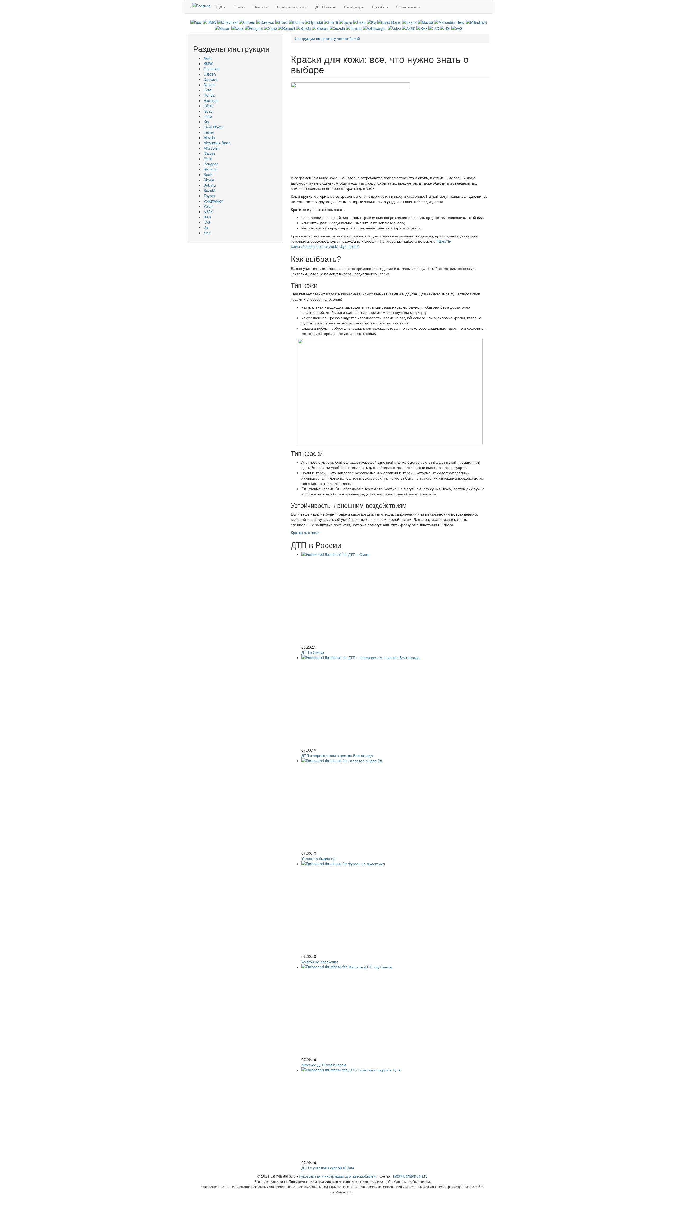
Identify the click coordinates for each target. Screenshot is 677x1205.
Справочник (407, 7)
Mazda (209, 137)
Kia (206, 121)
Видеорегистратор (292, 7)
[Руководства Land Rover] (389, 21)
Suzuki (209, 190)
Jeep (208, 116)
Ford (208, 90)
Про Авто (380, 7)
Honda (209, 95)
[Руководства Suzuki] (337, 27)
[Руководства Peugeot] (254, 27)
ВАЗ (207, 216)
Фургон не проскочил (319, 961)
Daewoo (210, 79)
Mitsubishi (212, 148)
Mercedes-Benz (217, 142)
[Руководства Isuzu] (345, 21)
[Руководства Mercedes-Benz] (449, 21)
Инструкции (354, 7)
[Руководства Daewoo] (265, 21)
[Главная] (201, 5)
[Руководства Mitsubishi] (476, 21)
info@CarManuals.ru (410, 1176)
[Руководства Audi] (196, 21)
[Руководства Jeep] (359, 21)
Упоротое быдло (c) (318, 858)
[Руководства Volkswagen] (375, 27)
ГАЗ (207, 222)
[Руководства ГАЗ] (433, 27)
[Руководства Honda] (296, 21)
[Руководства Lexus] (409, 21)
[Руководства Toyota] (354, 27)
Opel (208, 158)
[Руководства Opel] (237, 27)
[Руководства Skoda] (303, 27)
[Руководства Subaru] (320, 27)
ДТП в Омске (312, 652)
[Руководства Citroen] (247, 21)
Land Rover (213, 127)
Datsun (210, 84)
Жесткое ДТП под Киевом (323, 1064)
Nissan (209, 153)
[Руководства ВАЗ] (421, 27)
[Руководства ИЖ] (445, 27)
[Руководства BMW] (209, 21)
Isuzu (208, 111)
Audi (207, 58)
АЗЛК (208, 211)
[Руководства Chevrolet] (227, 21)
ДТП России (325, 7)
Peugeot (211, 164)
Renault (210, 169)
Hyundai (210, 100)
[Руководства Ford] (281, 21)
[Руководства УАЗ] (456, 27)
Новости (260, 7)
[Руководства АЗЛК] (408, 27)
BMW (208, 63)
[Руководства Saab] (270, 27)
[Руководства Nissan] (222, 27)
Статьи (239, 7)
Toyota (209, 195)
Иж (206, 227)
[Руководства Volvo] (394, 27)
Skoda (209, 179)
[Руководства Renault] (286, 27)
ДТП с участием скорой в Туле (327, 1167)
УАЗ (207, 232)
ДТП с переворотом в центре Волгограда (337, 755)
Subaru (210, 185)
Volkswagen (213, 201)
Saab (208, 174)
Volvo (208, 206)
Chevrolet (212, 68)
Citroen (210, 74)
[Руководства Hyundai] (314, 21)
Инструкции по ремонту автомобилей (327, 38)
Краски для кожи (305, 532)
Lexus (209, 132)
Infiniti (208, 105)
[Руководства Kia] (371, 21)
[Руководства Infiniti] (331, 21)
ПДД (218, 7)
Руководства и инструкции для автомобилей (337, 1176)
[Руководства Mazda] (425, 21)
